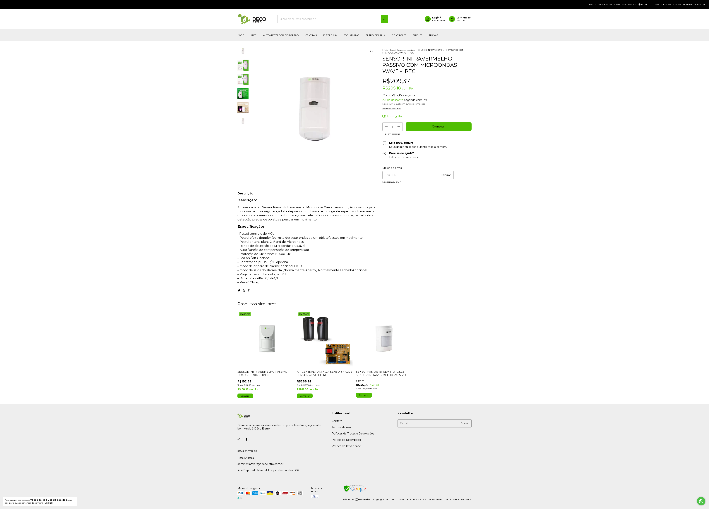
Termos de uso (341, 427)
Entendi (49, 503)
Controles (399, 35)
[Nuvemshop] (357, 500)
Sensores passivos (406, 50)
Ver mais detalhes (391, 108)
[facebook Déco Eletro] (246, 439)
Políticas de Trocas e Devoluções (353, 433)
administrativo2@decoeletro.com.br (260, 464)
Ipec (253, 35)
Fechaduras (351, 35)
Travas (433, 35)
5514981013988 (247, 451)
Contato (337, 421)
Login (435, 17)
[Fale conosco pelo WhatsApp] (701, 501)
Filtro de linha (375, 35)
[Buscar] (384, 19)
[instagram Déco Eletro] (238, 439)
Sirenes (417, 35)
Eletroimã (330, 35)
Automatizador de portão (281, 35)
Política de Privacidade (346, 446)
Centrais (311, 35)
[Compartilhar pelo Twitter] (244, 290)
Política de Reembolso (346, 439)
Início (240, 35)
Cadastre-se (438, 20)
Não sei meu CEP (391, 181)
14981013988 (246, 457)
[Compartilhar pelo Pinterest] (249, 290)
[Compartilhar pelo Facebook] (239, 290)
